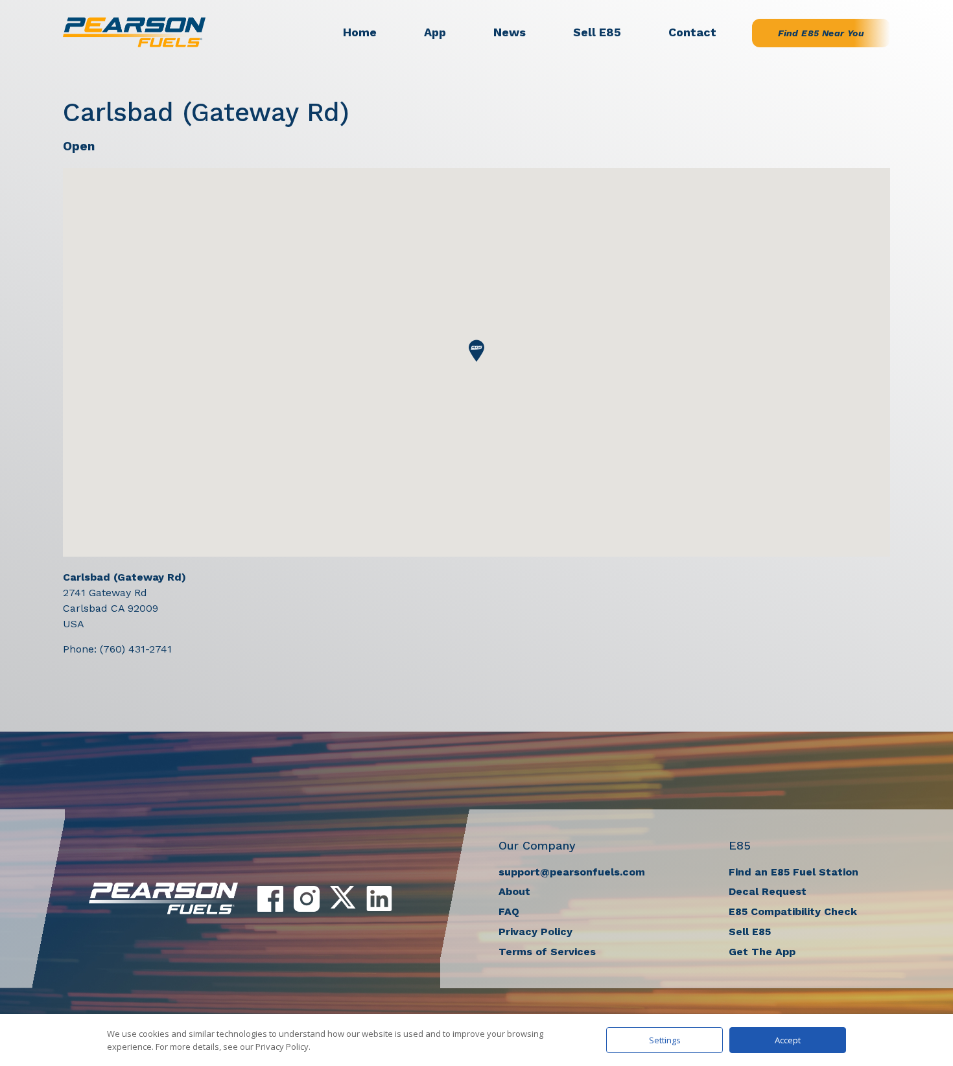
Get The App (762, 951)
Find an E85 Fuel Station (793, 872)
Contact (692, 32)
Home (360, 32)
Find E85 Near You (821, 33)
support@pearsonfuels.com (572, 872)
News (509, 32)
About (514, 891)
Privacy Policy (535, 931)
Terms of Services (547, 951)
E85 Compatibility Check (793, 911)
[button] (476, 351)
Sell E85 (597, 32)
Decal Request (767, 891)
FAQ (509, 911)
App (435, 32)
